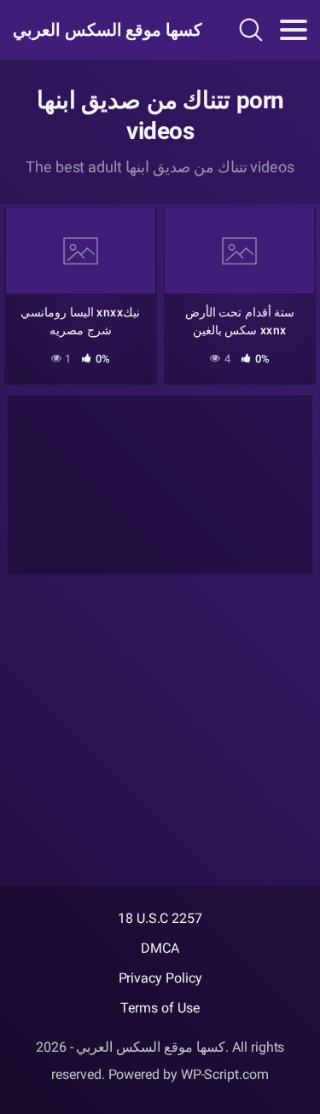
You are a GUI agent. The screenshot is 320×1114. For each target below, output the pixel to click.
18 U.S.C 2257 (160, 918)
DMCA (160, 948)
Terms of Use (159, 1008)
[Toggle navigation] (293, 30)
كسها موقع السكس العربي (101, 30)
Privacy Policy (160, 978)
